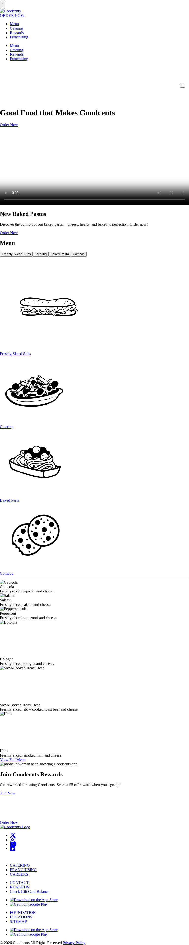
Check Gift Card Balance (29, 891)
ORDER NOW (12, 15)
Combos (79, 254)
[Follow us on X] (13, 835)
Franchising (19, 37)
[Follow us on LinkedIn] (12, 848)
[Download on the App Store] (34, 900)
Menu (14, 24)
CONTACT (19, 882)
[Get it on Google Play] (29, 904)
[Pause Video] (182, 85)
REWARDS (19, 887)
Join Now (7, 793)
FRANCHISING (23, 870)
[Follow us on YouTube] (13, 844)
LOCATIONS (21, 917)
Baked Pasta (59, 254)
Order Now (9, 125)
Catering (16, 28)
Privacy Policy (74, 943)
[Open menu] (2, 4)
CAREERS (19, 874)
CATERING (20, 865)
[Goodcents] (10, 11)
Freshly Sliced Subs (16, 254)
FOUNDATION (23, 913)
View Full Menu (13, 760)
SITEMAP (18, 921)
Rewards (17, 33)
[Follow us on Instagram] (12, 840)
